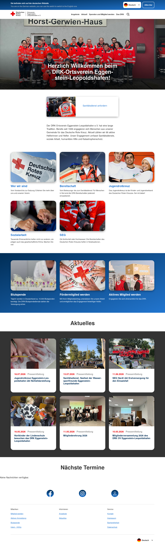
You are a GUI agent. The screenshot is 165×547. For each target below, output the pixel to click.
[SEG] (82, 216)
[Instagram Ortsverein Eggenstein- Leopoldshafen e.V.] (82, 493)
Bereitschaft (68, 186)
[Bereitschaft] (82, 167)
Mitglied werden (17, 513)
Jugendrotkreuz (119, 186)
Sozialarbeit (18, 235)
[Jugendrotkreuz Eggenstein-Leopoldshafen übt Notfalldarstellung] (33, 354)
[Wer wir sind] (33, 167)
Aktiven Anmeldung (18, 518)
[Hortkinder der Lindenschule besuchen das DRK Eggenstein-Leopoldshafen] (33, 411)
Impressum (111, 518)
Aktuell (84, 14)
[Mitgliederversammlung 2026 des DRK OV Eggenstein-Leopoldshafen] (131, 411)
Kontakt (110, 513)
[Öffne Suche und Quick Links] (128, 14)
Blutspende (18, 294)
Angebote (75, 14)
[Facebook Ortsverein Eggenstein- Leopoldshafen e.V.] (50, 493)
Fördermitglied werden (75, 294)
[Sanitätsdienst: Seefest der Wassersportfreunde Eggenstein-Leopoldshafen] (82, 354)
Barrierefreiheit (113, 522)
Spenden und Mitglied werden (101, 14)
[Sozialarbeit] (33, 216)
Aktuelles (62, 518)
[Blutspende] (33, 275)
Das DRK (120, 14)
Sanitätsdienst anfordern (95, 105)
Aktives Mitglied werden (125, 294)
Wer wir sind (19, 186)
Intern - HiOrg (16, 527)
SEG (63, 235)
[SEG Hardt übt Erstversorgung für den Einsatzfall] (131, 354)
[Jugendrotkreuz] (131, 167)
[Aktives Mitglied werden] (131, 275)
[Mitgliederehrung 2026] (82, 411)
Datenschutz (112, 527)
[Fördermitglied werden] (82, 275)
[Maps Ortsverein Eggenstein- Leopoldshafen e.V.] (114, 493)
